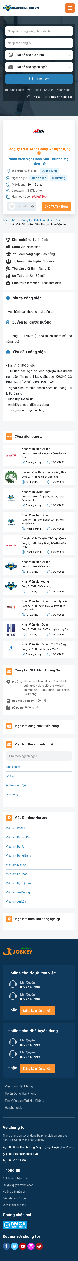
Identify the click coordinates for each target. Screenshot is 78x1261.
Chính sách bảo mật (15, 1178)
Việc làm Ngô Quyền (18, 883)
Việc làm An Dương (18, 892)
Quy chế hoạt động (14, 1204)
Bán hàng (12, 794)
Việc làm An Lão (16, 901)
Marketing (58, 178)
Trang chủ (9, 220)
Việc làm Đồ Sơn (16, 828)
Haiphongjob (13, 1108)
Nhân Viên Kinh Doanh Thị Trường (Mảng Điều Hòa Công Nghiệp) (44, 645)
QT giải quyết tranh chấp (18, 1185)
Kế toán (49, 89)
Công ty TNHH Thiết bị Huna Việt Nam (42, 649)
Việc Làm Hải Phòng (19, 1086)
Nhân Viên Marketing (35, 581)
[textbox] (39, 55)
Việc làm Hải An (15, 846)
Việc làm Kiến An (16, 864)
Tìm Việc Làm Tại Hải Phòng (24, 1101)
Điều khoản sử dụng (15, 1198)
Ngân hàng (63, 89)
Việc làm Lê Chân (16, 874)
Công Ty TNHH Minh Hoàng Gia (40, 220)
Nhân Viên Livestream (36, 491)
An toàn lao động (16, 785)
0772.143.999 (17, 1160)
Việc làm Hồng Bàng (18, 855)
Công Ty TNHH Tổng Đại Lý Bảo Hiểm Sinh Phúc (44, 455)
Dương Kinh (49, 170)
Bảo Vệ (10, 776)
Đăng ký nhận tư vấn (37, 1011)
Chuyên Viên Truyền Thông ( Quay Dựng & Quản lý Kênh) (44, 539)
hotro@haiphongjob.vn (23, 1153)
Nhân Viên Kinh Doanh (36, 448)
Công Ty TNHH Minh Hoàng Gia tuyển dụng (39, 149)
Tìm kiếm (43, 79)
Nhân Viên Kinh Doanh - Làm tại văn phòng (45, 601)
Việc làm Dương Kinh (19, 837)
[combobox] (39, 55)
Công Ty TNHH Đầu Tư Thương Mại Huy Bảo (45, 629)
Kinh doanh (17, 89)
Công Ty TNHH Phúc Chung (36, 566)
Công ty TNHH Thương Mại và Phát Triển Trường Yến (43, 608)
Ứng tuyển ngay (56, 206)
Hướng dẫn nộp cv (14, 1191)
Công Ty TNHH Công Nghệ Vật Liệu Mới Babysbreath (43, 498)
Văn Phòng (34, 89)
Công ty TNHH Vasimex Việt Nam (40, 476)
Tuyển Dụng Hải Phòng (20, 1093)
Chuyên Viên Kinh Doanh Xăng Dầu (44, 472)
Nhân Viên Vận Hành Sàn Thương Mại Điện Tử (39, 161)
